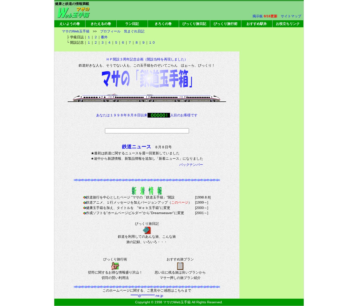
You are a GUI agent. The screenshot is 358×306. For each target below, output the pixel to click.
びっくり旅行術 (225, 24)
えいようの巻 (69, 24)
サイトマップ (291, 16)
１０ (152, 42)
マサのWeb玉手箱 (75, 31)
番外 (104, 37)
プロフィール (110, 31)
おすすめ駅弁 (256, 24)
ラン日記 (132, 24)
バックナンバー (191, 165)
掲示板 (258, 16)
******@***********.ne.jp (147, 295)
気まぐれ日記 (134, 31)
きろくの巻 (163, 24)
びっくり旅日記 (194, 24)
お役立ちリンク (288, 24)
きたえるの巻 (101, 24)
